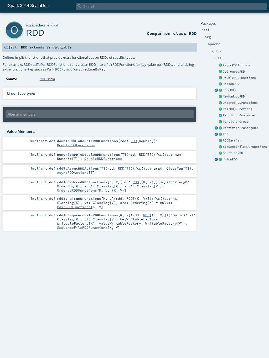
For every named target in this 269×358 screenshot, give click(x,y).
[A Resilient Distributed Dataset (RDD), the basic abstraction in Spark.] (220, 134)
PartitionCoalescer (239, 115)
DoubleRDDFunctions (239, 78)
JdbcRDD (229, 90)
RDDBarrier (232, 140)
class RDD (185, 33)
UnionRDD (230, 159)
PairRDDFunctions (237, 109)
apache (37, 25)
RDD (225, 134)
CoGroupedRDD (234, 71)
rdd (55, 25)
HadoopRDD (231, 84)
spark (48, 25)
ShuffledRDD (233, 153)
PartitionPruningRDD (240, 128)
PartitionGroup (236, 121)
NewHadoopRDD (234, 96)
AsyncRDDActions (236, 65)
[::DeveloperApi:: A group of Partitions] (220, 122)
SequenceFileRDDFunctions (245, 147)
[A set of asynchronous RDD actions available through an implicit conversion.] (220, 65)
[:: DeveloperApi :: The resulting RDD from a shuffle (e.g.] (220, 153)
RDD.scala (47, 79)
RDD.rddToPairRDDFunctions (46, 64)
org (28, 25)
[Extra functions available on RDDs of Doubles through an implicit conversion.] (220, 78)
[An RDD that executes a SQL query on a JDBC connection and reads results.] (220, 90)
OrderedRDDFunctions (240, 103)
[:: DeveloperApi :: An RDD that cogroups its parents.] (220, 72)
